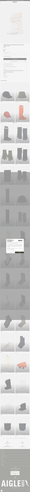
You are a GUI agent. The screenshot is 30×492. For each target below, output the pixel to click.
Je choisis (11, 252)
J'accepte (19, 252)
